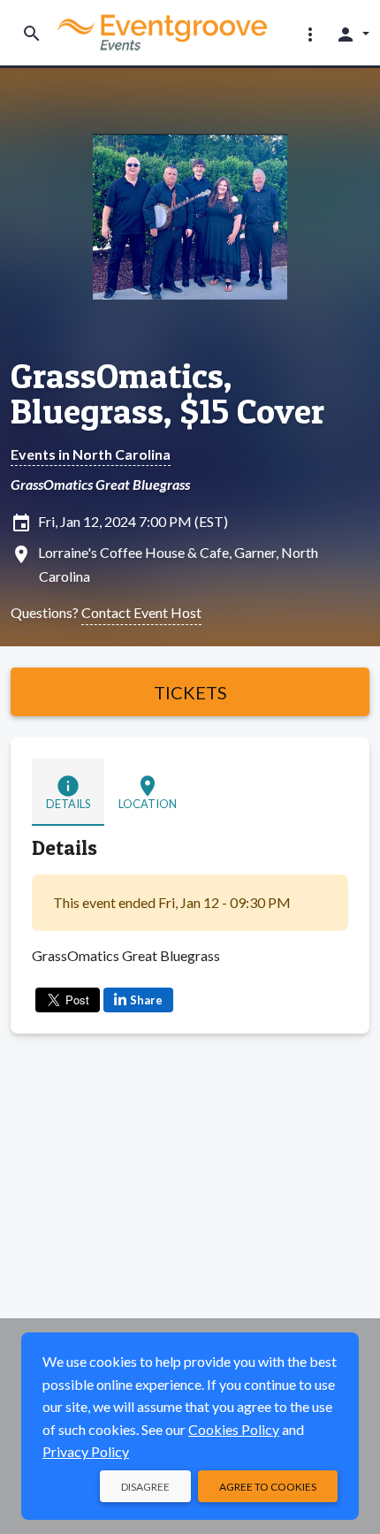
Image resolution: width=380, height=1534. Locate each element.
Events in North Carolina (91, 454)
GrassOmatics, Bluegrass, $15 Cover (167, 393)
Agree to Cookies (267, 1486)
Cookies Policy (233, 1429)
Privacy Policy (85, 1451)
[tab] (68, 792)
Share (146, 1000)
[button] (310, 33)
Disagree (145, 1486)
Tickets (190, 692)
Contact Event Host (141, 612)
